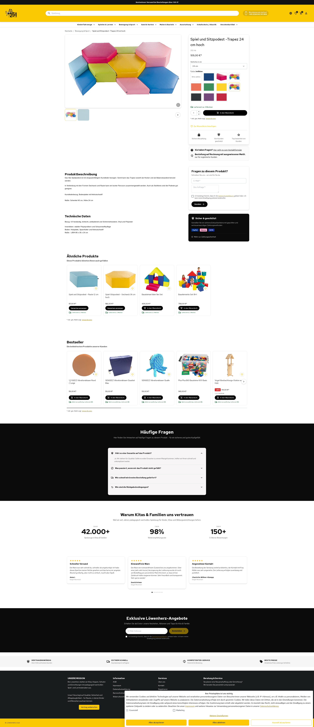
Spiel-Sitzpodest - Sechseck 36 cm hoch (120, 296)
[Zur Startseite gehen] (11, 13)
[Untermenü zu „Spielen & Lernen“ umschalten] (115, 24)
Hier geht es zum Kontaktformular (227, 150)
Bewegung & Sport (127, 25)
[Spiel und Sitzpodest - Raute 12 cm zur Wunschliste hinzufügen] (96, 288)
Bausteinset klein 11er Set (152, 294)
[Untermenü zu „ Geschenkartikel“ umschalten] (236, 24)
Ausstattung (185, 25)
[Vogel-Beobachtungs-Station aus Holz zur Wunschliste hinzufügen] (242, 374)
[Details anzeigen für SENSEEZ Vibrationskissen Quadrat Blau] (120, 365)
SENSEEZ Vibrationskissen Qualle (156, 380)
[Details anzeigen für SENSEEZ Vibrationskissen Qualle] (157, 365)
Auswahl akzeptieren (281, 722)
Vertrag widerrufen (89, 707)
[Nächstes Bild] (177, 114)
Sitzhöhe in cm (196, 62)
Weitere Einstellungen (219, 715)
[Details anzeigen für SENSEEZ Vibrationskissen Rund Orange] (84, 365)
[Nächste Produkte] (243, 381)
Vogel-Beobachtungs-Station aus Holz (229, 381)
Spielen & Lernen (105, 25)
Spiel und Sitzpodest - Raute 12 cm (83, 294)
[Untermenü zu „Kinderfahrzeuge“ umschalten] (94, 24)
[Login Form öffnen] (306, 13)
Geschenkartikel (227, 25)
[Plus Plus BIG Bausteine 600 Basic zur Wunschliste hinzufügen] (205, 374)
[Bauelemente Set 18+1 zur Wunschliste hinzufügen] (205, 288)
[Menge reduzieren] (199, 114)
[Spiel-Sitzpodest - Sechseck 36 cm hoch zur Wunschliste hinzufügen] (132, 288)
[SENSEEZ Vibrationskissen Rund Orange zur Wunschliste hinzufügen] (96, 374)
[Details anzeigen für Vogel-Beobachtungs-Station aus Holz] (230, 365)
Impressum (190, 706)
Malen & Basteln (167, 25)
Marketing (180, 710)
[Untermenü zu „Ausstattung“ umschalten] (192, 24)
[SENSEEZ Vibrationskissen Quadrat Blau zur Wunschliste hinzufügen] (132, 374)
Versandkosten (211, 119)
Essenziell (133, 710)
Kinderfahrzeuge (84, 25)
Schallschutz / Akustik (206, 25)
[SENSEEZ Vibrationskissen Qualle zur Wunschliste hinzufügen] (169, 374)
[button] (123, 71)
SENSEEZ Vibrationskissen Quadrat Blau (120, 381)
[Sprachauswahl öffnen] (290, 13)
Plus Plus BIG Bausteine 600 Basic (192, 380)
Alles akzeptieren (156, 722)
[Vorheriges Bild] (68, 114)
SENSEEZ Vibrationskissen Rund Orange (82, 381)
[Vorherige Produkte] (70, 381)
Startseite (68, 31)
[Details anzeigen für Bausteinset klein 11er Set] (157, 279)
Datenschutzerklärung (226, 196)
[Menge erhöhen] (199, 111)
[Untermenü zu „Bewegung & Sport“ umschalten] (137, 24)
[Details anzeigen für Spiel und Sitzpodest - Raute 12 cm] (84, 279)
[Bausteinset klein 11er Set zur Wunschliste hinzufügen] (169, 288)
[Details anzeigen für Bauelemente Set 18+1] (193, 279)
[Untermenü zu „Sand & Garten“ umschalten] (155, 24)
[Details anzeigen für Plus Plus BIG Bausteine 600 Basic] (193, 365)
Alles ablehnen (219, 722)
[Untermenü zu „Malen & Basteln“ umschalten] (175, 24)
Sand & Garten (147, 25)
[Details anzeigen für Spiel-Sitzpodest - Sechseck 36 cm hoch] (120, 279)
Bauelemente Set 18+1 (187, 294)
